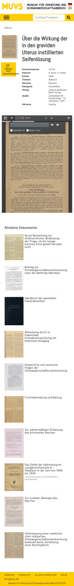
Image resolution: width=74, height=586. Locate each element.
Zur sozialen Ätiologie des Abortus (41, 499)
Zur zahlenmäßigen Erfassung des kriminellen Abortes (44, 431)
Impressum (9, 575)
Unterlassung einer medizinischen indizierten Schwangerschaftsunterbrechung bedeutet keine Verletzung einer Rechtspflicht (44, 539)
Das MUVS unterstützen (46, 575)
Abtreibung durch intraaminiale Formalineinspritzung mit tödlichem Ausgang (40, 336)
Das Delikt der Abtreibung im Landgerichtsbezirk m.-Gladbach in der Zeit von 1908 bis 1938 (43, 469)
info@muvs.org (11, 579)
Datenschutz (24, 575)
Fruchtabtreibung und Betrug (43, 397)
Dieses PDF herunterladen (9, 71)
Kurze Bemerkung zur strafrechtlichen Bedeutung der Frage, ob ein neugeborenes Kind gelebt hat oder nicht (43, 241)
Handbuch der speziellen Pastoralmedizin (40, 300)
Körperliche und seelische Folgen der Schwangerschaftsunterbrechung (44, 367)
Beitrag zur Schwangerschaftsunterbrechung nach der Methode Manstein (44, 270)
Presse (64, 575)
